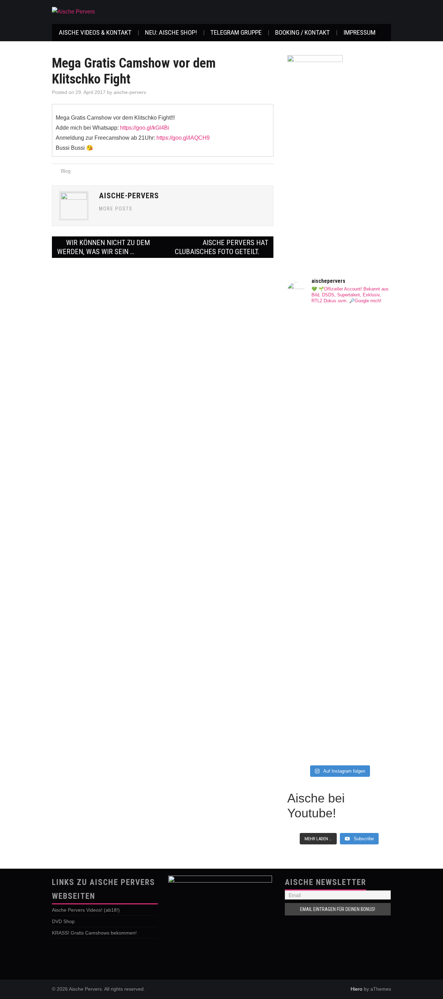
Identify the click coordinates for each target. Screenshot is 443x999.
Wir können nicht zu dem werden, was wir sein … (103, 247)
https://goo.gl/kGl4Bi (144, 128)
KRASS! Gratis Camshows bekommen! (94, 933)
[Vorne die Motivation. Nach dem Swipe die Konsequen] (312, 517)
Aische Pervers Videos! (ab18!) (86, 910)
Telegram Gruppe (236, 32)
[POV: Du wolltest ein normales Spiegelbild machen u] (366, 678)
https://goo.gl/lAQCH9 (183, 138)
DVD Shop (63, 921)
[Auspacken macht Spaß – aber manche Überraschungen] (366, 549)
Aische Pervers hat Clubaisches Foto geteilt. (221, 247)
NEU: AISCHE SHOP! (171, 32)
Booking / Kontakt (302, 32)
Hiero (356, 989)
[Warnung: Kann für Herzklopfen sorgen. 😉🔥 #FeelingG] (366, 334)
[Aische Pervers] (73, 12)
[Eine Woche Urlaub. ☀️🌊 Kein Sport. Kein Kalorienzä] (312, 388)
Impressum (359, 32)
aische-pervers (130, 92)
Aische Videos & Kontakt (95, 32)
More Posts (116, 209)
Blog (66, 171)
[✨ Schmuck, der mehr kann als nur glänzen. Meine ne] (312, 696)
